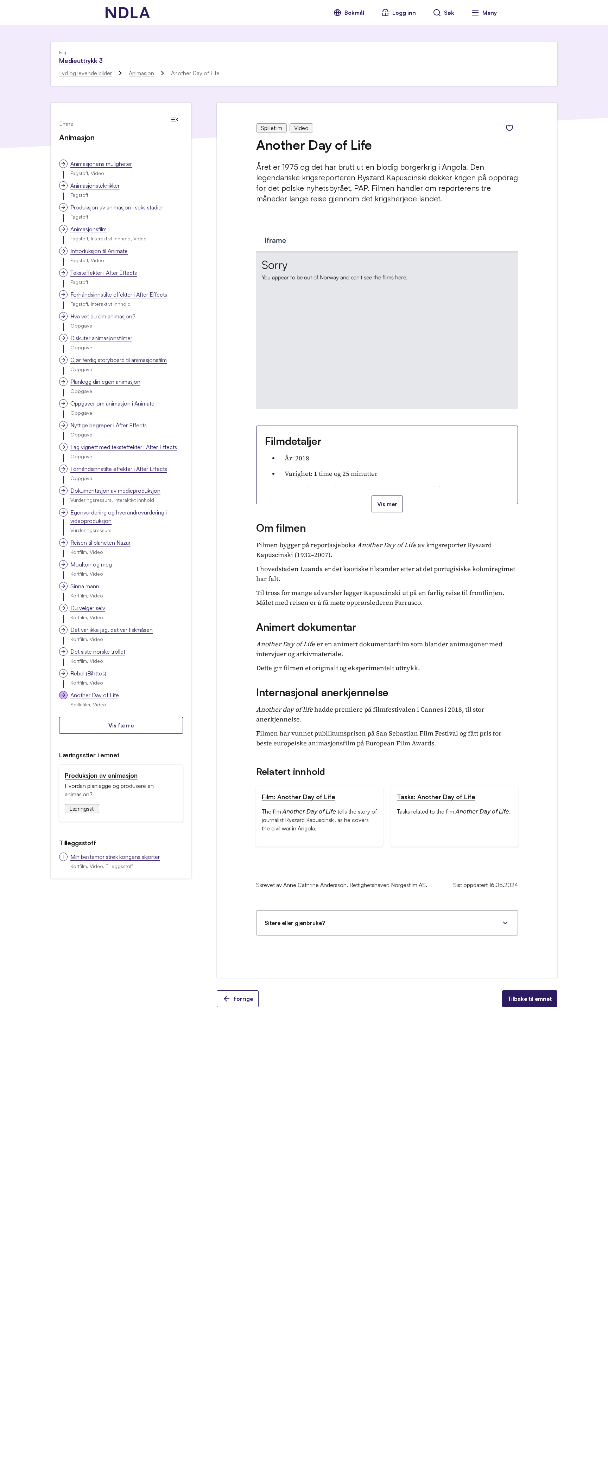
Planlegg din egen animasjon (105, 381)
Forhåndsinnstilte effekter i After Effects (118, 294)
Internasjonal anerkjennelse (322, 692)
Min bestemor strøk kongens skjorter (115, 856)
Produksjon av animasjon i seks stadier (116, 207)
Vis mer (387, 503)
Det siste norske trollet (97, 651)
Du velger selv (87, 607)
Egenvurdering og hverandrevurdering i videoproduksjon (118, 516)
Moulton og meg (91, 564)
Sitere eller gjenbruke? (295, 922)
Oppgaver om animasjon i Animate (112, 403)
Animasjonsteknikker (95, 185)
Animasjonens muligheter (101, 163)
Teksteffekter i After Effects (103, 272)
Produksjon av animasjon (101, 775)
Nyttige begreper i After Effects (108, 425)
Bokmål (354, 12)
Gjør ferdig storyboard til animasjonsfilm (118, 359)
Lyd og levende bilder (85, 73)
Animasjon (141, 73)
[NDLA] (128, 12)
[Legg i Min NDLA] (509, 127)
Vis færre (121, 725)
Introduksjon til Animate (99, 250)
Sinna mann (84, 586)
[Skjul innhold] (174, 119)
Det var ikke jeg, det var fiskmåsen (111, 629)
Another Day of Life (94, 695)
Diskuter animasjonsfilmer (101, 338)
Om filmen (281, 527)
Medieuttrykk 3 (80, 60)
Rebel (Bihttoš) (88, 673)
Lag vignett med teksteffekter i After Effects (123, 447)
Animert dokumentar (306, 626)
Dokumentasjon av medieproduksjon (115, 490)
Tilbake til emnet (530, 998)
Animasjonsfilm (88, 229)
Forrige (243, 998)
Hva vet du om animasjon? (102, 316)
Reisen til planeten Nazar (100, 542)
